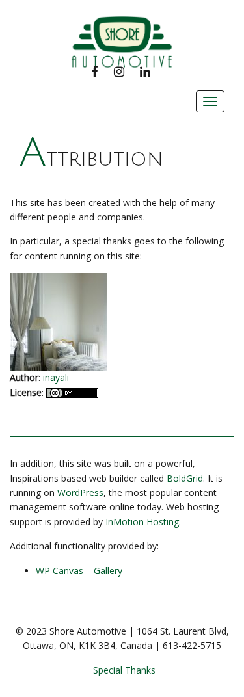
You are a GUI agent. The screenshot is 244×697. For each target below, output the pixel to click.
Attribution (91, 159)
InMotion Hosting (142, 522)
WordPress (80, 492)
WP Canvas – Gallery (79, 570)
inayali (56, 377)
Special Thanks (124, 670)
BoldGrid (185, 478)
